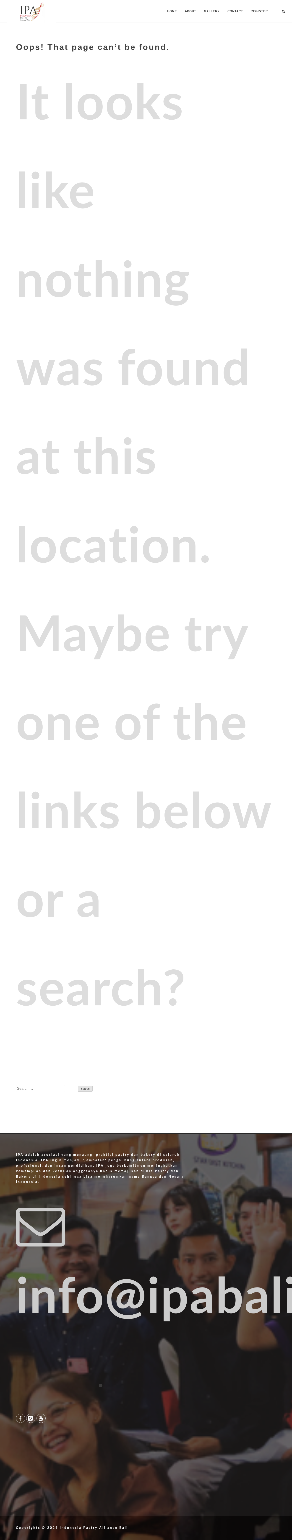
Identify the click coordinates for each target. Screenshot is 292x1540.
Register (259, 11)
